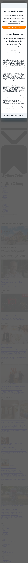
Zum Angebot (14, 50)
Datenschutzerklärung (15, 21)
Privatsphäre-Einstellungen (14, 23)
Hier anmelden (18, 52)
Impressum (7, 115)
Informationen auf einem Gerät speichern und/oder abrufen (13, 104)
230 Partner (21, 65)
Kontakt (21, 115)
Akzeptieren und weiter (14, 27)
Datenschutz (14, 115)
